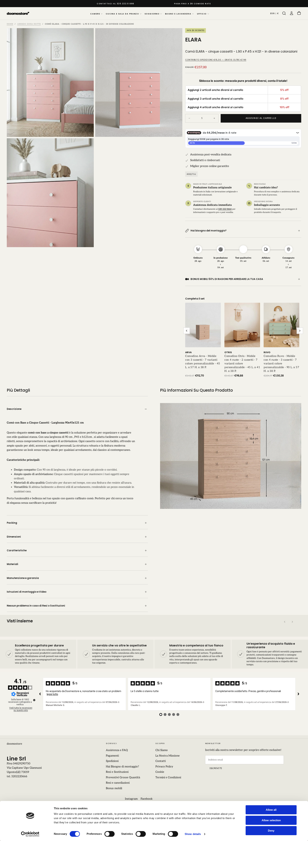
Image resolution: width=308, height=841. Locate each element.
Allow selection (271, 820)
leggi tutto (52, 694)
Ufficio (202, 13)
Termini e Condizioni (168, 777)
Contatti (160, 761)
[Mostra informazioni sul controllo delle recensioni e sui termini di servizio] (34, 700)
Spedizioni (112, 761)
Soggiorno (152, 13)
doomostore (14, 743)
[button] (274, 13)
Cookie (159, 772)
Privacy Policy (164, 766)
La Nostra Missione (167, 755)
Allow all (271, 809)
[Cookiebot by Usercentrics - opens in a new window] (30, 834)
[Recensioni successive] (298, 694)
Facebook (147, 799)
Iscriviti (216, 768)
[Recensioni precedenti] (40, 694)
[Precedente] (285, 622)
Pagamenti (112, 755)
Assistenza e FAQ (117, 750)
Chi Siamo (161, 750)
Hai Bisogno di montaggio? (122, 766)
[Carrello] (299, 13)
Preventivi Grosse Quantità (123, 777)
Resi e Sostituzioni (117, 772)
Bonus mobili (114, 788)
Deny (271, 830)
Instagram (131, 799)
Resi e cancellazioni (118, 783)
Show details (193, 833)
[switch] (109, 834)
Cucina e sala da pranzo (122, 13)
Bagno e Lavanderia (178, 13)
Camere (95, 13)
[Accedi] (291, 13)
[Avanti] (292, 622)
